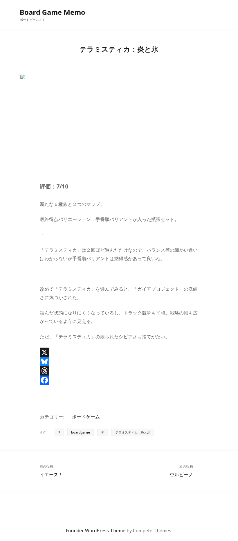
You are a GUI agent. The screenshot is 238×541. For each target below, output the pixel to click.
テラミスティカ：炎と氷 (132, 432)
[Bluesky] (119, 361)
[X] (119, 352)
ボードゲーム (86, 417)
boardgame (80, 432)
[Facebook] (119, 380)
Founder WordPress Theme (95, 530)
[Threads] (119, 370)
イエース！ (51, 474)
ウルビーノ (181, 474)
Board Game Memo (52, 12)
